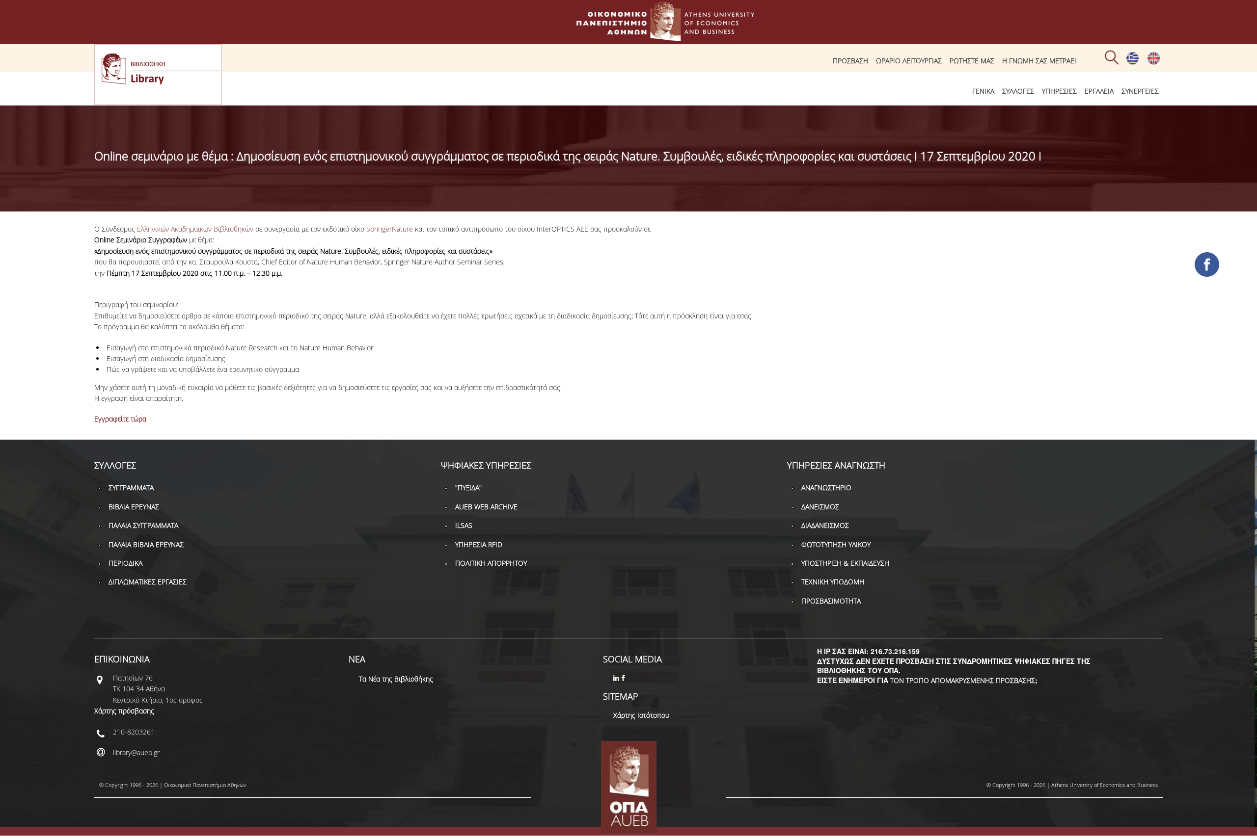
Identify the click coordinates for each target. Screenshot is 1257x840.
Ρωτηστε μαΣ (972, 60)
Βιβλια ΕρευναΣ (134, 506)
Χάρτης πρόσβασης (124, 710)
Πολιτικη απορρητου (491, 563)
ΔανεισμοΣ (820, 506)
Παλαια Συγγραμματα (143, 525)
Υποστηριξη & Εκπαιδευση (845, 563)
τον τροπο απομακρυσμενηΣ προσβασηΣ (962, 680)
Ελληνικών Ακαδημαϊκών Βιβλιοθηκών (195, 229)
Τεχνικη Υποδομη (832, 581)
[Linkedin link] (617, 677)
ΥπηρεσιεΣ (1059, 91)
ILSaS (463, 525)
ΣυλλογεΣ (1018, 91)
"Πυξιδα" (468, 487)
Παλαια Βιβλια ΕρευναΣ (146, 544)
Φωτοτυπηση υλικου (836, 544)
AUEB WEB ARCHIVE (486, 506)
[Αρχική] (628, 36)
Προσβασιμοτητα (831, 600)
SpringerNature (389, 229)
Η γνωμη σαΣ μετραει (1039, 60)
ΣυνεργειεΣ (1140, 91)
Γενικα (983, 91)
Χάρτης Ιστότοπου (641, 715)
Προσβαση (850, 60)
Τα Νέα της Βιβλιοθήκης (396, 678)
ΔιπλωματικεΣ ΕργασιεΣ (148, 581)
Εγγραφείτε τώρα (120, 418)
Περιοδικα (125, 563)
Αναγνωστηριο (826, 487)
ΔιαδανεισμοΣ (825, 525)
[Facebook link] (624, 677)
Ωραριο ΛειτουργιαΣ (909, 60)
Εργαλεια (1099, 91)
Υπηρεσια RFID (478, 544)
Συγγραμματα (131, 487)
